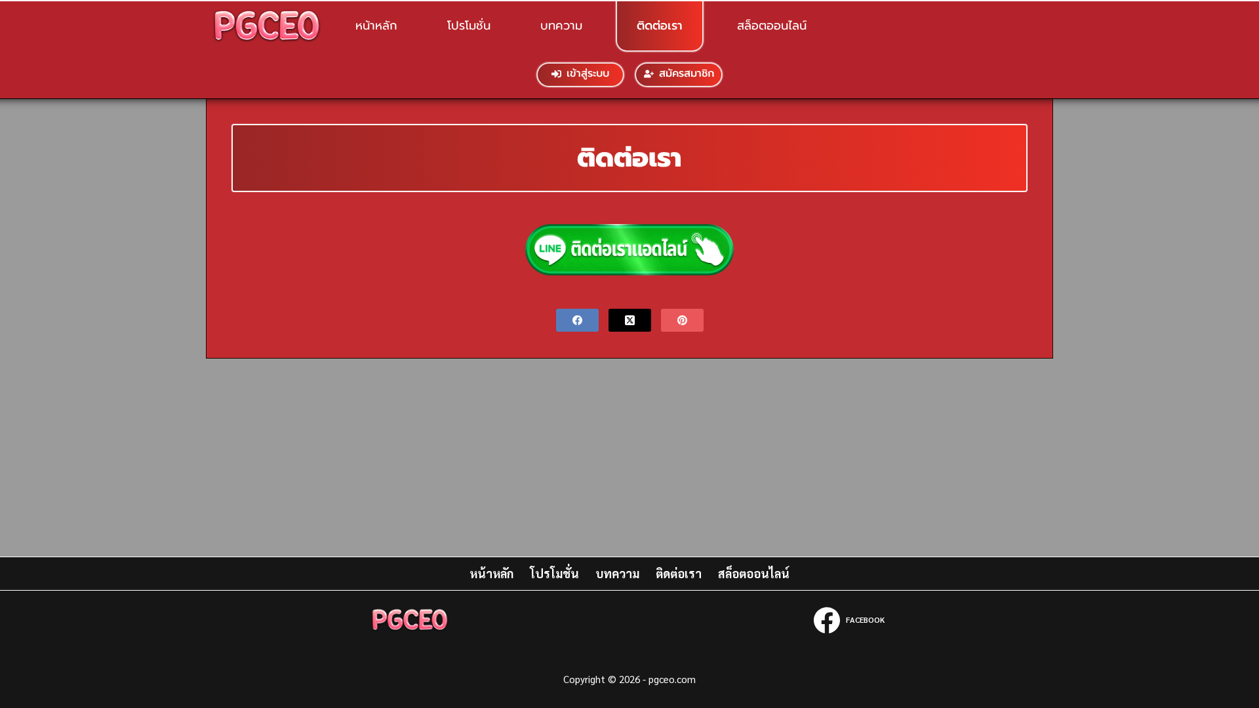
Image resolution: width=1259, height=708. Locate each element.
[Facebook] (577, 320)
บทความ (561, 25)
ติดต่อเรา (660, 25)
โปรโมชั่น (468, 25)
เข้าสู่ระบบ (588, 73)
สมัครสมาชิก (686, 73)
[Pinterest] (682, 320)
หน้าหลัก (376, 25)
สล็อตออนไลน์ (772, 25)
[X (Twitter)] (630, 320)
